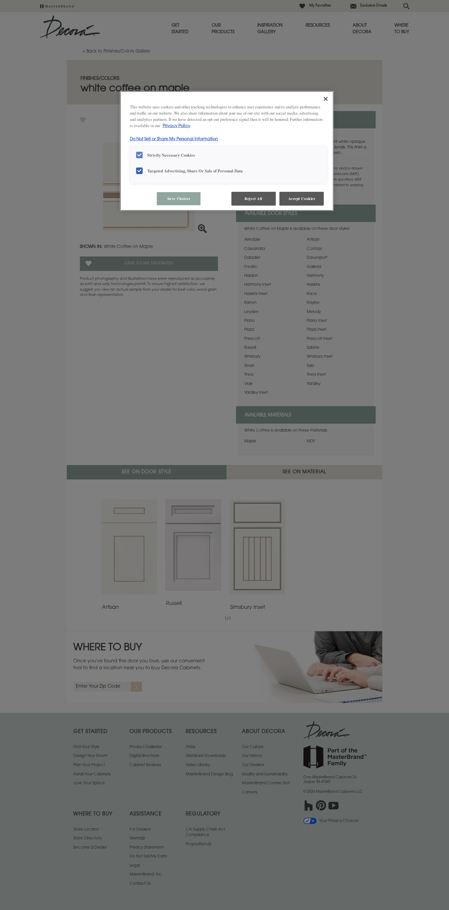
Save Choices (178, 198)
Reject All (253, 198)
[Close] (326, 99)
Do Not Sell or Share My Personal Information (174, 139)
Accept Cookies (301, 198)
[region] (227, 151)
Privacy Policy (176, 126)
